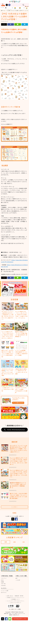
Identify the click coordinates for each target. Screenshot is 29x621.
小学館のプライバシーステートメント (15, 597)
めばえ (2, 580)
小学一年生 (3, 583)
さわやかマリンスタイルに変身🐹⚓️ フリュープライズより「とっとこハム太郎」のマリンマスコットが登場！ (7, 372)
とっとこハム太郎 (4, 590)
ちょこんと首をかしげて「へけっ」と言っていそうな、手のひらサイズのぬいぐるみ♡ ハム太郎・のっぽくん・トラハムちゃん (21, 314)
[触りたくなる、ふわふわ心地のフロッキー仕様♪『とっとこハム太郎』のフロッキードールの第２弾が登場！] (4, 495)
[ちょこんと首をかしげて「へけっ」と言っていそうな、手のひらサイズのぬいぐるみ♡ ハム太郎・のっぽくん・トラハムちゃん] (4, 472)
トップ (2, 7)
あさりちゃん (3, 592)
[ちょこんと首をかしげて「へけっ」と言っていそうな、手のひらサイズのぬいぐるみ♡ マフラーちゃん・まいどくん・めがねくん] (4, 460)
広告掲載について (15, 599)
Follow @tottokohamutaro (16, 429)
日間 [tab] (5, 542)
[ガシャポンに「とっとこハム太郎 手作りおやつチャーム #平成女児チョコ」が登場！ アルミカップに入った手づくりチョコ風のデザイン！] (4, 448)
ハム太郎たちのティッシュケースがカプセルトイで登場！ (7, 389)
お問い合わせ (10, 595)
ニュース (15, 8)
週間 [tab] (14, 542)
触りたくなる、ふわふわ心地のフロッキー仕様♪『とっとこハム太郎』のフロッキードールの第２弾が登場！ (7, 353)
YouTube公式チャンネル (20, 618)
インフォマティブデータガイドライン (15, 601)
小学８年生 (3, 585)
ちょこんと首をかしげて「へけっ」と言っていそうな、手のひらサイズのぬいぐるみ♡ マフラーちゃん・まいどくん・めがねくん (8, 335)
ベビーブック (3, 578)
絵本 (16, 578)
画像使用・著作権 (19, 595)
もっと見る (14, 506)
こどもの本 (18, 580)
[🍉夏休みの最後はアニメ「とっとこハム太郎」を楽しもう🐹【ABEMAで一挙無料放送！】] (4, 485)
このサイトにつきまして (15, 602)
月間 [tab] (23, 542)
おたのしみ (21, 8)
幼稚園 (2, 581)
